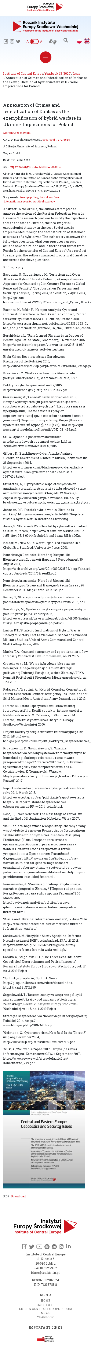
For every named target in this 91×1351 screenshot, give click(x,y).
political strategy (44, 201)
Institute (45, 1305)
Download (18, 1196)
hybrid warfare (49, 197)
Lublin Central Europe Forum (45, 1309)
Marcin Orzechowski (16, 132)
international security (18, 201)
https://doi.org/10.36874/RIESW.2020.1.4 (35, 167)
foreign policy (29, 197)
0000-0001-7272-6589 (56, 139)
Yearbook (45, 1317)
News (45, 1313)
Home (45, 1301)
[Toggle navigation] (45, 57)
